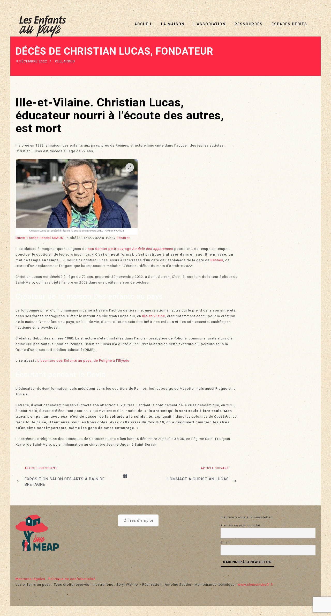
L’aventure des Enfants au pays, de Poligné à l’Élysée (83, 361)
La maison (173, 24)
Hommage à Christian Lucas (198, 479)
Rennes (216, 260)
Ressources (249, 24)
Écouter (123, 238)
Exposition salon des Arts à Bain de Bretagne (65, 482)
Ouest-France (28, 238)
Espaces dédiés (289, 24)
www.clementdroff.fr (256, 584)
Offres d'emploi (138, 520)
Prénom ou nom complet (240, 525)
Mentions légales (30, 579)
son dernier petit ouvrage (109, 249)
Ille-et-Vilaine (153, 316)
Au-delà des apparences (152, 249)
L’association (209, 24)
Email (225, 542)
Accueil (143, 24)
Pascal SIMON (52, 238)
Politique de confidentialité (71, 579)
